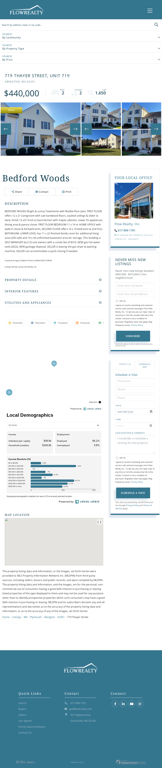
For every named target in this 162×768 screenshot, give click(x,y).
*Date (118, 405)
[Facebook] (115, 703)
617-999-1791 (126, 230)
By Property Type (13, 48)
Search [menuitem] (23, 703)
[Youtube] (131, 703)
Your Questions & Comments (130, 433)
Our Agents (133, 239)
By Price (7, 59)
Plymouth (36, 617)
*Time (118, 419)
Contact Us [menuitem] (25, 732)
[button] (156, 24)
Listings (16, 617)
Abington (49, 617)
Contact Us (120, 239)
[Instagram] (140, 703)
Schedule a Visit (144, 365)
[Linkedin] (123, 703)
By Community (11, 37)
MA (26, 617)
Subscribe (133, 336)
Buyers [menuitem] (23, 709)
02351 (61, 617)
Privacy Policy (137, 325)
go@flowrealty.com (80, 709)
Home (6, 617)
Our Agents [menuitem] (25, 720)
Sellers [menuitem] (22, 715)
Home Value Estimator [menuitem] (32, 726)
